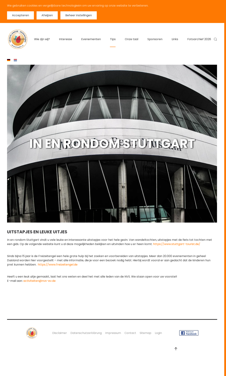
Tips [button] (113, 39)
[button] (215, 39)
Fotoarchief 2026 (199, 39)
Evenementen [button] (91, 39)
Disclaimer (59, 333)
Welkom (19, 39)
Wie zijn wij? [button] (42, 39)
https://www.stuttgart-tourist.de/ (176, 244)
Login (158, 333)
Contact (130, 333)
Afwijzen (47, 15)
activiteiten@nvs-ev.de (39, 281)
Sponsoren (154, 39)
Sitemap (145, 333)
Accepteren (20, 15)
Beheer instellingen (78, 15)
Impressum (113, 333)
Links (175, 39)
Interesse (65, 39)
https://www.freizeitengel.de (58, 265)
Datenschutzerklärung (86, 333)
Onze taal (131, 39)
